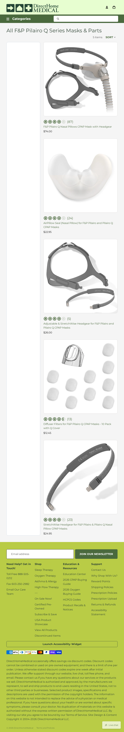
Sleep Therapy (44, 569)
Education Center (74, 574)
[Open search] (86, 19)
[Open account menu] (106, 7)
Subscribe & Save (46, 614)
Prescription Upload (104, 598)
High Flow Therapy (47, 587)
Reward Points (100, 581)
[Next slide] (112, 79)
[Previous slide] (48, 79)
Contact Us (98, 569)
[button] (111, 37)
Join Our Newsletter (96, 554)
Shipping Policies (102, 587)
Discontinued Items (48, 635)
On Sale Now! (43, 598)
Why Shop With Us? (104, 575)
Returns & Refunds (103, 604)
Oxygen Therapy (45, 575)
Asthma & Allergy (46, 581)
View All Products (46, 630)
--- (36, 592)
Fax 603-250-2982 (17, 584)
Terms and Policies (45, 728)
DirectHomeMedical (23, 728)
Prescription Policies (104, 592)
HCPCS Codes (72, 599)
